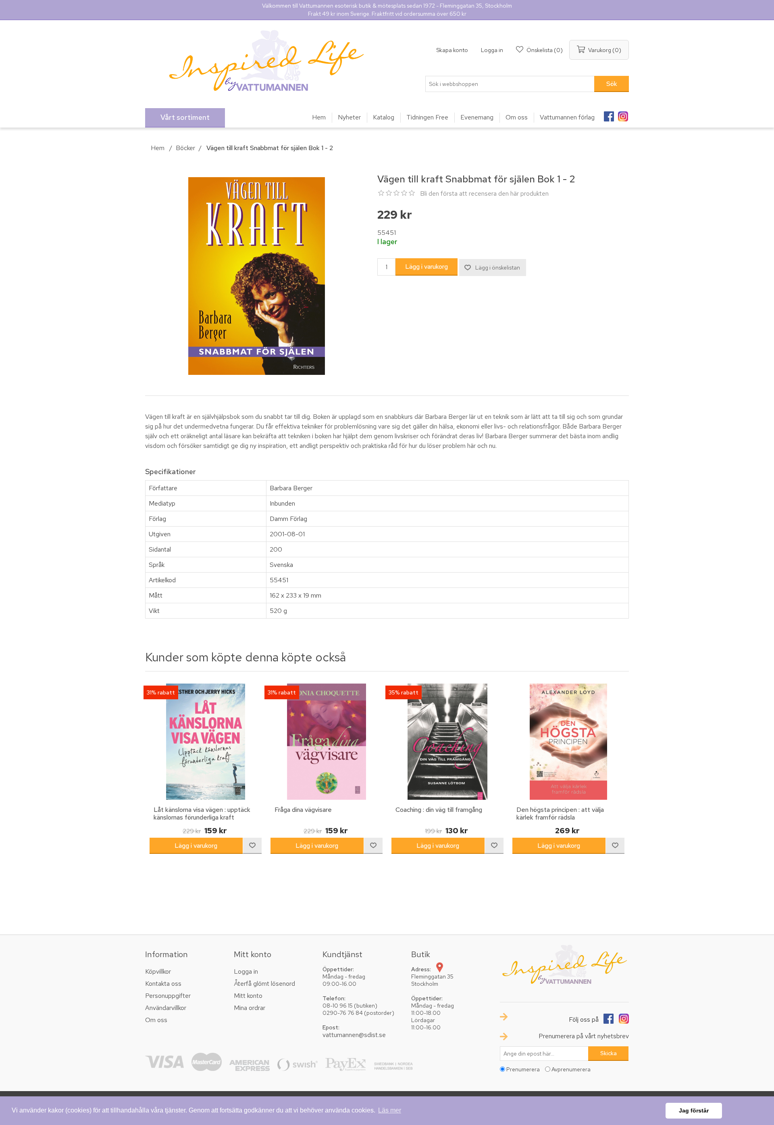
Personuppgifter (168, 995)
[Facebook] (609, 113)
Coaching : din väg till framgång (438, 809)
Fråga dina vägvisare (303, 809)
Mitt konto (248, 995)
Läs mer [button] (389, 1110)
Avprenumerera (571, 1069)
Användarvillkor (165, 1008)
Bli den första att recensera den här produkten (484, 193)
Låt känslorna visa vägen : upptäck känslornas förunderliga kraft (202, 813)
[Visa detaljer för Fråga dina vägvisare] (326, 742)
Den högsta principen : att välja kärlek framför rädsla (560, 813)
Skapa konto (452, 50)
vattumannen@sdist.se (354, 1035)
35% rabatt (403, 692)
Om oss (156, 1020)
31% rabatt (161, 692)
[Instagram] (623, 113)
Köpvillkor (158, 971)
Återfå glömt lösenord (264, 983)
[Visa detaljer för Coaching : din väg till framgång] (447, 742)
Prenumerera (523, 1069)
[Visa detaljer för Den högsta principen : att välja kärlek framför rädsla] (568, 742)
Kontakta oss (163, 983)
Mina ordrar (249, 1008)
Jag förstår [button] (694, 1110)
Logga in (492, 50)
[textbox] (510, 84)
